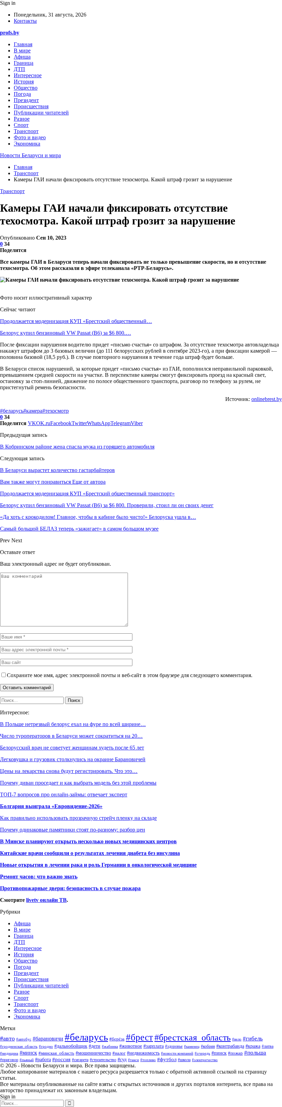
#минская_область (56, 1053)
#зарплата (153, 1046)
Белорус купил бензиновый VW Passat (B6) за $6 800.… (65, 333)
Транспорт (26, 131)
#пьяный (27, 1060)
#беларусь (11, 411)
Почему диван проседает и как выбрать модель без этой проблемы (78, 783)
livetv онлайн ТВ (46, 900)
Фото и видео (30, 137)
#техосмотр (55, 411)
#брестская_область (192, 1038)
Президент (26, 100)
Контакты (25, 21)
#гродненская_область (18, 1046)
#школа (184, 1059)
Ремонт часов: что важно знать (38, 876)
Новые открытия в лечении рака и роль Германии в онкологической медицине (98, 865)
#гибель (253, 1038)
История (24, 81)
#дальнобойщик (70, 1046)
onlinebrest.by (266, 399)
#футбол (166, 1059)
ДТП (19, 69)
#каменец (191, 1046)
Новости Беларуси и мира (30, 155)
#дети (94, 1046)
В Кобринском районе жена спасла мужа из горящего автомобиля (77, 447)
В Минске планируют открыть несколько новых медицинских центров (88, 841)
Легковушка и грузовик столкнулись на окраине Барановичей (72, 759)
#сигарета (80, 1060)
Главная (23, 44)
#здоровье (174, 1046)
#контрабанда (230, 1046)
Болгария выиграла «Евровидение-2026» (51, 806)
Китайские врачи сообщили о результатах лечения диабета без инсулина (90, 853)
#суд (122, 1059)
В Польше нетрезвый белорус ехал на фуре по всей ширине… (73, 724)
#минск (28, 1053)
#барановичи (48, 1038)
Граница (23, 63)
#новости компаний (177, 1053)
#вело (236, 1039)
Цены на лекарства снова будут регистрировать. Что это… (69, 771)
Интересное (28, 75)
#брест (139, 1037)
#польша (255, 1052)
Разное (22, 119)
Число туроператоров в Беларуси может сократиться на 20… (71, 736)
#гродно (46, 1046)
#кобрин (208, 1046)
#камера (32, 411)
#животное (130, 1046)
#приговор (9, 1059)
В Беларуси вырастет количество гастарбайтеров (57, 470)
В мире (22, 50)
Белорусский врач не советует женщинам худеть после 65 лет (72, 748)
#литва (267, 1046)
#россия (61, 1059)
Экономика (27, 144)
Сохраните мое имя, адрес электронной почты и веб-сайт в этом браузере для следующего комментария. (129, 675)
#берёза (116, 1039)
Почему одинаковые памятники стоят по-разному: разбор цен (72, 830)
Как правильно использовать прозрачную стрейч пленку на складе (78, 818)
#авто (7, 1038)
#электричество (205, 1060)
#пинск (219, 1053)
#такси (133, 1060)
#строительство (103, 1060)
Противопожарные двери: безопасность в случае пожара (70, 888)
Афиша (22, 57)
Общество (25, 88)
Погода (22, 94)
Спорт (21, 125)
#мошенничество (93, 1053)
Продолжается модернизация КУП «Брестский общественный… (76, 321)
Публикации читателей (41, 112)
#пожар (235, 1053)
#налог (119, 1053)
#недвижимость (143, 1053)
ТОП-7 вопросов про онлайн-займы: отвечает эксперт (63, 794)
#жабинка (110, 1046)
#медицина (9, 1053)
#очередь (202, 1053)
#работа (43, 1059)
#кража (253, 1046)
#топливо (148, 1060)
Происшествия (31, 106)
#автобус (23, 1039)
